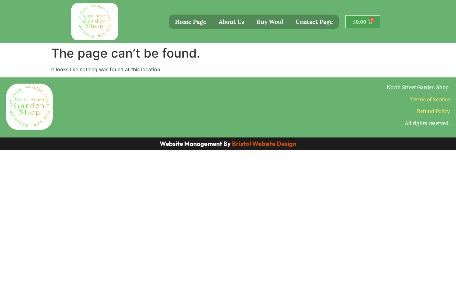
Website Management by (228, 143)
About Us (231, 21)
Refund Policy (433, 111)
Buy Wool (270, 21)
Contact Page (314, 21)
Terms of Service (430, 99)
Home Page (190, 21)
